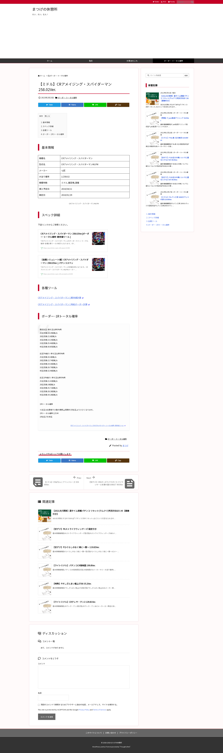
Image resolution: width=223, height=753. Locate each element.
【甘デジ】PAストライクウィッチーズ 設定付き (75, 528)
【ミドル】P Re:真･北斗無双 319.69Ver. (174, 138)
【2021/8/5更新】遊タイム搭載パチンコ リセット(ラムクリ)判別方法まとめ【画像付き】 (174, 98)
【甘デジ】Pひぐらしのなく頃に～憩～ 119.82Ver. (76, 547)
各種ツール (46, 130)
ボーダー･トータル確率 (59, 75)
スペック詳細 (47, 126)
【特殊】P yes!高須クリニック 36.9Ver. (174, 119)
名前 (40, 693)
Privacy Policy (84, 709)
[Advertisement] (111, 39)
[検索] (192, 1)
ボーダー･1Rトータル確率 (52, 134)
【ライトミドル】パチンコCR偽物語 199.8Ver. (74, 565)
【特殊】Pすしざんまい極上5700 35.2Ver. (72, 583)
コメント (41, 663)
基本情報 (45, 122)
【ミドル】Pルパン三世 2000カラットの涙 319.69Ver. (174, 198)
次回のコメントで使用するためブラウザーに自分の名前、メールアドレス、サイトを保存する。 (79, 704)
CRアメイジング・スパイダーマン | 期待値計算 (59, 297)
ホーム (42, 75)
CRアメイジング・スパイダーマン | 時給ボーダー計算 (62, 304)
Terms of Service (99, 709)
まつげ (125, 445)
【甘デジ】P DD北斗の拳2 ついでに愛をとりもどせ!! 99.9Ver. (174, 158)
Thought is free (125, 747)
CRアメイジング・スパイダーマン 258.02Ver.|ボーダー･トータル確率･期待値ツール (97, 425)
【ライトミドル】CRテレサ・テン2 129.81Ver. (74, 601)
